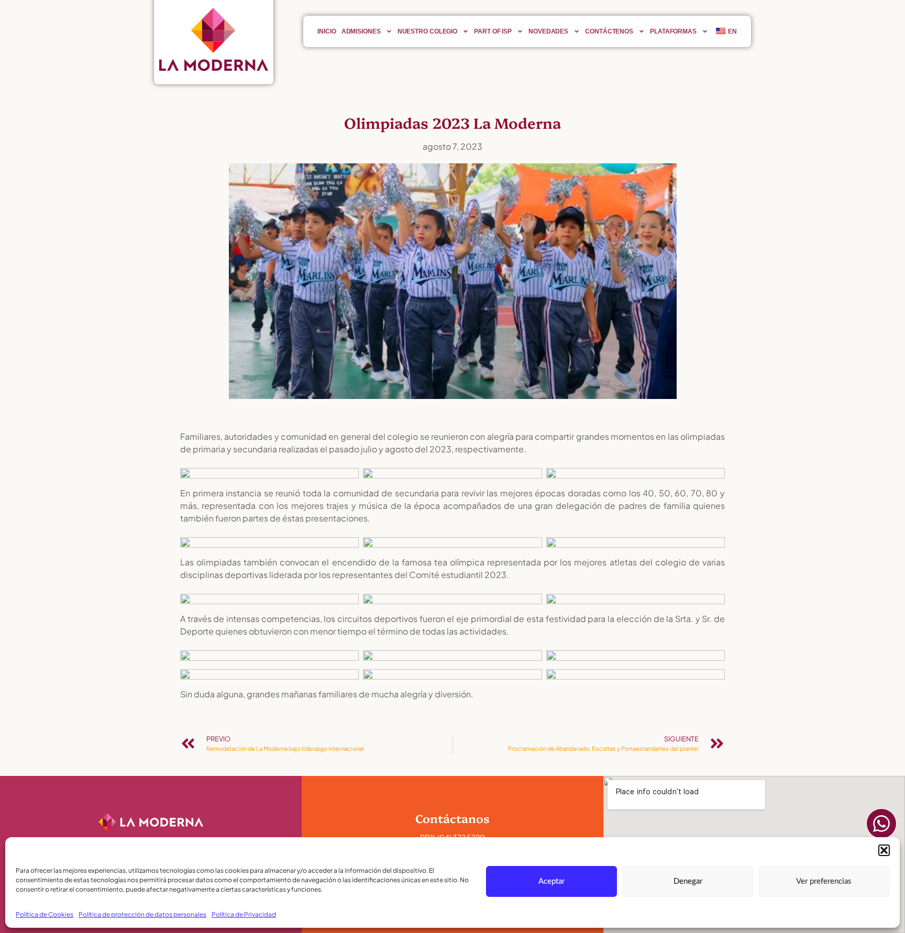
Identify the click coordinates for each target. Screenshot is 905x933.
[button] (884, 850)
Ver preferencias (824, 881)
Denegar (688, 881)
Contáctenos (609, 31)
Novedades (548, 31)
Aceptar (551, 881)
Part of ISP (493, 31)
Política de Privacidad (244, 914)
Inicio (326, 31)
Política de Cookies (44, 914)
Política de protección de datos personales (142, 914)
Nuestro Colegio (428, 31)
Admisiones (361, 31)
